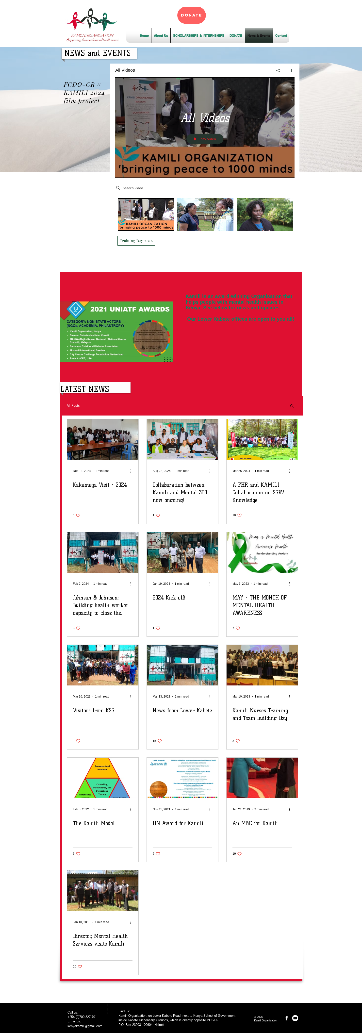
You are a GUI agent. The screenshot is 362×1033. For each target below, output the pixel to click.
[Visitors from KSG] (102, 665)
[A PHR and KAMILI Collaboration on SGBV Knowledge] (262, 439)
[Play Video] (146, 214)
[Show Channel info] (290, 70)
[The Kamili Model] (102, 778)
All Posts (73, 405)
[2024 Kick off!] (182, 552)
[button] (292, 406)
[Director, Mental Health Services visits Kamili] (102, 890)
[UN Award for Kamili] (182, 778)
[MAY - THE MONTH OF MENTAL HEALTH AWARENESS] (262, 552)
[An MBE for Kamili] (262, 778)
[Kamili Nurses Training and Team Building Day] (262, 665)
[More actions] (132, 471)
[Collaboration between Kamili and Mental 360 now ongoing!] (182, 439)
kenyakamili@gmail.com (84, 1026)
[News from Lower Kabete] (182, 665)
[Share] (278, 70)
